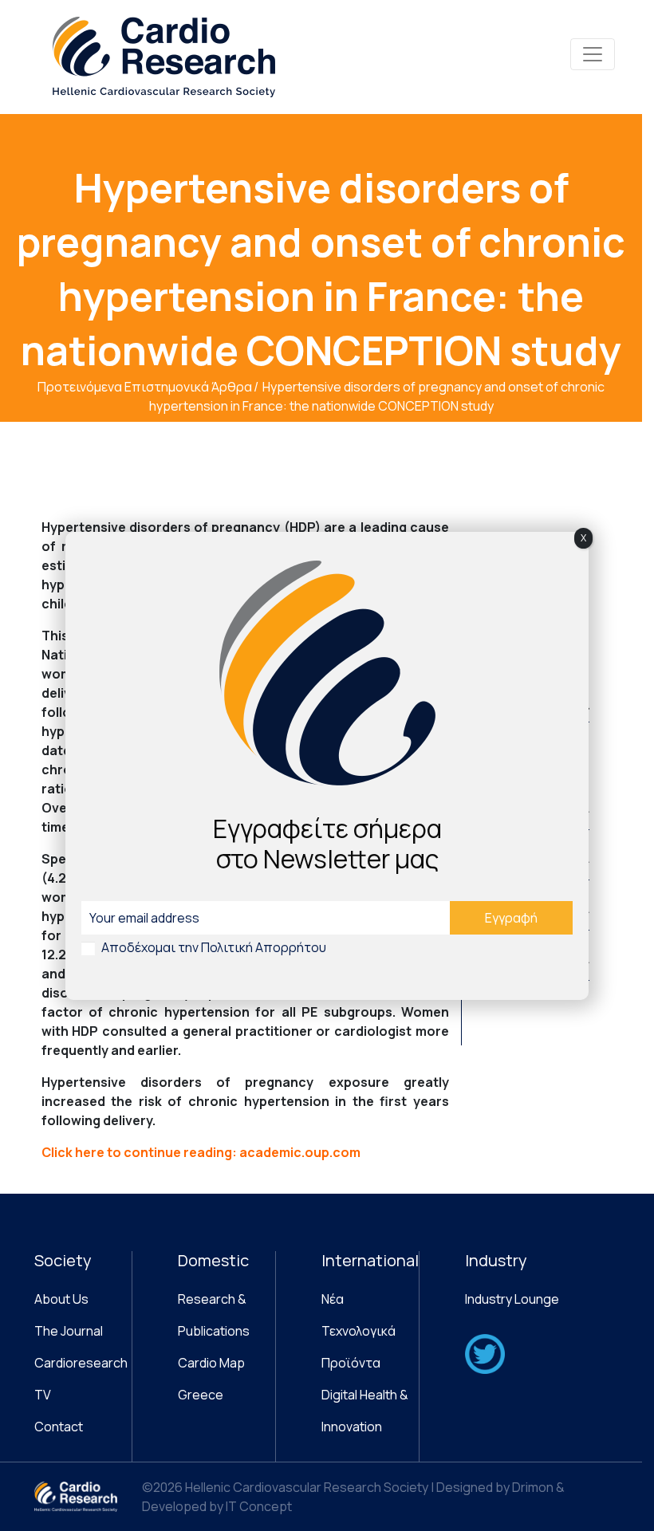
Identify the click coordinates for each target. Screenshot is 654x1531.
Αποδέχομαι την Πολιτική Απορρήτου (213, 947)
